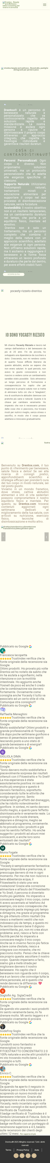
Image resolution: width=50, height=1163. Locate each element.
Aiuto (37, 1150)
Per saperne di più (28, 1134)
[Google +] (28, 1155)
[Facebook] (22, 1155)
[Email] (16, 1155)
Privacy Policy (23, 1150)
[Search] (39, 4)
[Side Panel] (44, 4)
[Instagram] (34, 1155)
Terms (8, 1150)
